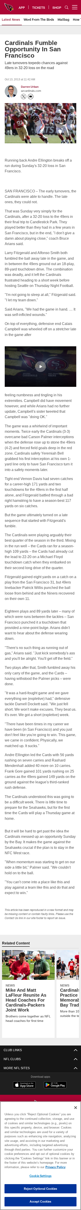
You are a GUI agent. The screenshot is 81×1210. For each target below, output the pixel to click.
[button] (40, 366)
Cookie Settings (40, 1176)
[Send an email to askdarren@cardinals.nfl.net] (30, 96)
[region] (40, 1155)
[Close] (76, 1108)
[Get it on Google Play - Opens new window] (55, 1092)
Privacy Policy (19, 1167)
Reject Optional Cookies (40, 1188)
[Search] (66, 7)
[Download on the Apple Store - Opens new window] (24, 1091)
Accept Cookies (41, 1201)
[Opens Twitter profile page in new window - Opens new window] (23, 96)
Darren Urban (29, 86)
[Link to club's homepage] (9, 5)
